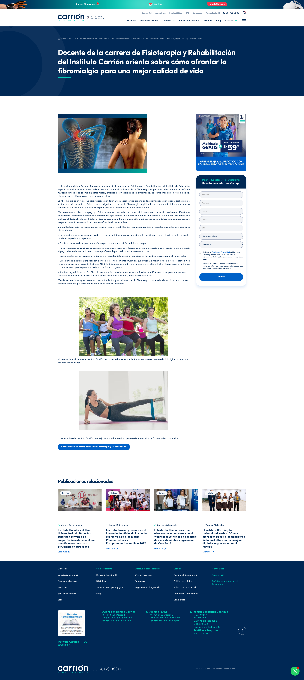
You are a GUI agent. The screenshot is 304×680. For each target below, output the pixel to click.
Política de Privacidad (221, 252)
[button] (169, 21)
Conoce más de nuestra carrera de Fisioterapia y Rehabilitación (94, 447)
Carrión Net (147, 13)
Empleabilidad (175, 13)
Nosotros (131, 21)
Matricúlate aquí (217, 4)
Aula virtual (160, 13)
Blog (218, 21)
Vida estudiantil (213, 13)
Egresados (197, 13)
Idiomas (208, 21)
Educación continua (189, 21)
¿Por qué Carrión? (149, 21)
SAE (187, 13)
